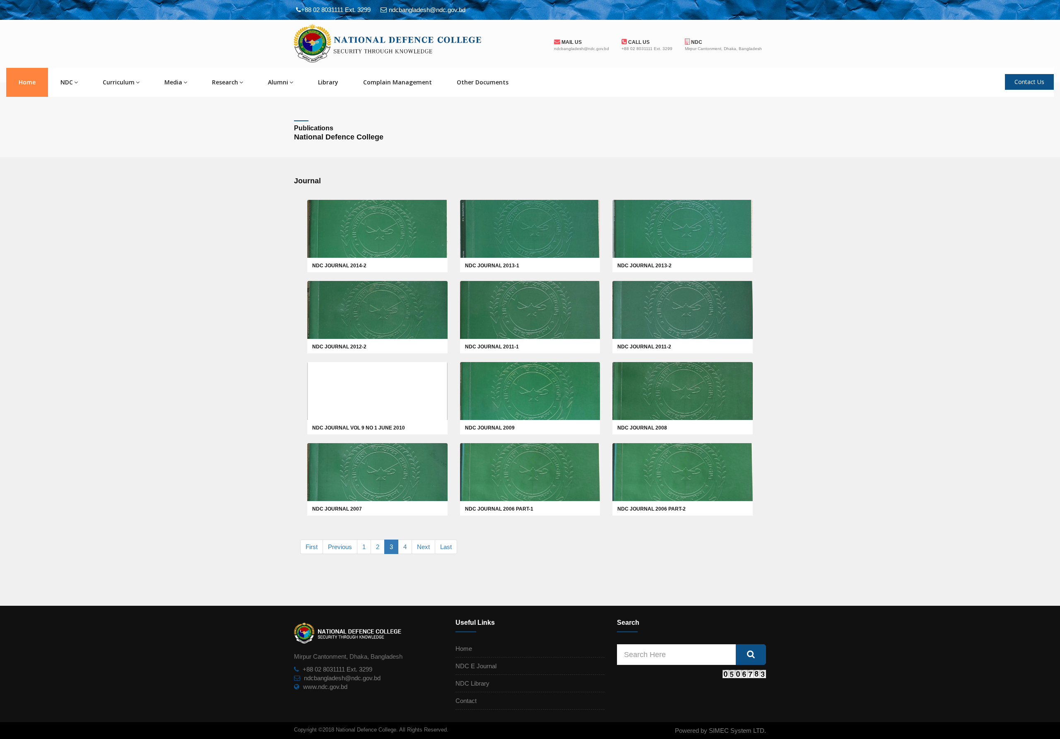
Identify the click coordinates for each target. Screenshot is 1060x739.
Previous (340, 546)
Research (225, 82)
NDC (696, 42)
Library (328, 82)
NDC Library (472, 683)
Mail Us (571, 42)
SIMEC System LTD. (737, 730)
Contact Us (1029, 82)
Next (423, 546)
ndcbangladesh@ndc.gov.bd (342, 677)
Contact (466, 700)
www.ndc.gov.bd (325, 686)
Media (173, 82)
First (312, 546)
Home (27, 82)
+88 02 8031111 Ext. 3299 (337, 669)
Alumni (278, 82)
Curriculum (119, 82)
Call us (638, 42)
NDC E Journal (475, 665)
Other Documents (482, 82)
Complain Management (397, 82)
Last (446, 546)
